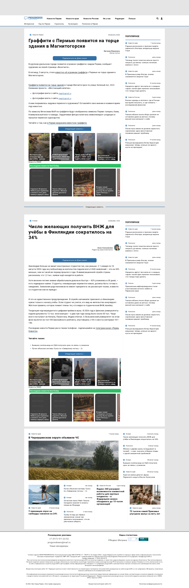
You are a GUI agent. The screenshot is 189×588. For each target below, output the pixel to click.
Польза (130, 283)
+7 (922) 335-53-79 (101, 558)
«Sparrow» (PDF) (96, 578)
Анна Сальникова (105, 248)
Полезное (131, 57)
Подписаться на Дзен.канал (75, 58)
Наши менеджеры (59, 546)
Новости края (133, 43)
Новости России (134, 97)
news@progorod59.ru (145, 556)
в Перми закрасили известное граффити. (67, 123)
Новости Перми (37, 35)
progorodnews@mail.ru (59, 542)
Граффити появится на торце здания (46, 85)
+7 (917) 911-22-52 (59, 539)
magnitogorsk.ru (65, 93)
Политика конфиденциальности (150, 584)
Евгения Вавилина (112, 51)
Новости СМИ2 (35, 162)
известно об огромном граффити (71, 72)
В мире (34, 221)
